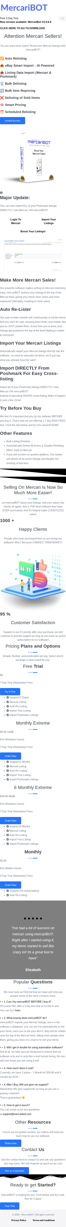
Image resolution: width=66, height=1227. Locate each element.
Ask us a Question (14, 1170)
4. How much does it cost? (19, 1068)
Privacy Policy (18, 1220)
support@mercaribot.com (17, 1114)
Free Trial (10, 1206)
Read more (10, 1143)
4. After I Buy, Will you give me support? (26, 1084)
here (17, 1010)
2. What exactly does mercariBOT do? (25, 1018)
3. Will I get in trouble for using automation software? (33, 1047)
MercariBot (25, 22)
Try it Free (10, 691)
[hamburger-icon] (62, 18)
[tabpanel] (33, 256)
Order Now (10, 756)
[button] (33, 1002)
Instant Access (12, 120)
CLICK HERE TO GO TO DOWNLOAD (22, 28)
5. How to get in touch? (17, 1105)
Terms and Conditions (44, 1220)
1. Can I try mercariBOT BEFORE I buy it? (27, 1001)
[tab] (15, 221)
